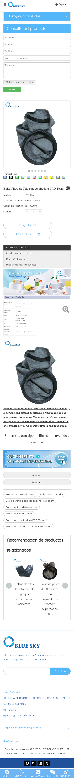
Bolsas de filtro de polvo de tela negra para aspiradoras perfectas (24, 594)
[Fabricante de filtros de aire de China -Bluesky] (23, 642)
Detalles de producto (18, 247)
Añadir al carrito (26, 234)
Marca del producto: (13, 200)
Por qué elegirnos (16, 258)
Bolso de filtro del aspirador (22, 507)
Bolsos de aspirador (51, 494)
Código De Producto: (13, 205)
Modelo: (7, 195)
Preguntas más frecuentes (21, 264)
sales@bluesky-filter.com (21, 715)
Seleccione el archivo (19, 82)
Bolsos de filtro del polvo (20, 494)
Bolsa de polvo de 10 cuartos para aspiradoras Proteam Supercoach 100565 (49, 599)
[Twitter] (47, 763)
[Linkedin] (40, 763)
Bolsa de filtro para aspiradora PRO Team (30, 500)
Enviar (12, 89)
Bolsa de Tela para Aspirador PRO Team (29, 526)
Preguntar (25, 225)
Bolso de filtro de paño (19, 513)
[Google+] (33, 763)
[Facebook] (27, 763)
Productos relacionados (20, 253)
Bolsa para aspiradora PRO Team (25, 520)
